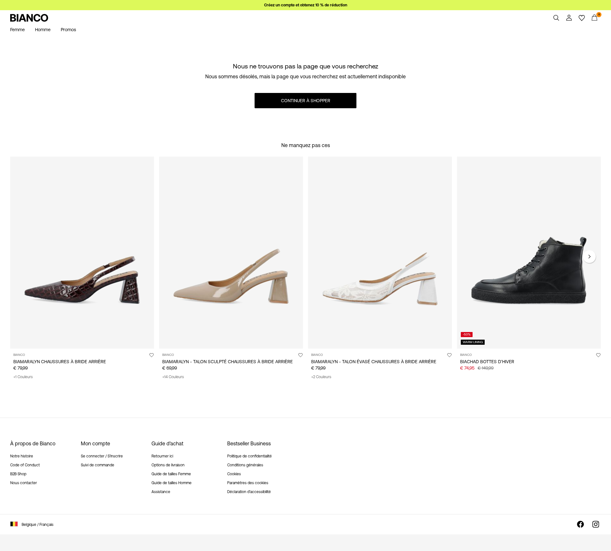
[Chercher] (556, 17)
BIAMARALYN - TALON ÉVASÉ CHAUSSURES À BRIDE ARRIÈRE (373, 361)
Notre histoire (21, 456)
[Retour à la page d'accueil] (29, 17)
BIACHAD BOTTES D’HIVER (487, 361)
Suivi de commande (97, 465)
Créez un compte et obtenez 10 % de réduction (305, 5)
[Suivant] (589, 256)
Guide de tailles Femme (171, 474)
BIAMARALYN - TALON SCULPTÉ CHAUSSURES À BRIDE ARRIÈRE (227, 361)
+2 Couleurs (321, 377)
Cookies (234, 474)
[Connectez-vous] (569, 17)
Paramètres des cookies (247, 483)
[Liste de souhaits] (581, 17)
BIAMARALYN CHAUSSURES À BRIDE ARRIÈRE (59, 361)
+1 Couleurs (23, 377)
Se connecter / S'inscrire (102, 456)
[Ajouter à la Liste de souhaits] (151, 355)
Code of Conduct (25, 465)
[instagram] (596, 524)
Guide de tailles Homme (171, 483)
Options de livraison (168, 465)
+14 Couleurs (173, 377)
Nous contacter (23, 483)
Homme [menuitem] (43, 29)
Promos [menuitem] (68, 29)
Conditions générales (245, 465)
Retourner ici (162, 456)
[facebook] (580, 524)
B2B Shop (18, 474)
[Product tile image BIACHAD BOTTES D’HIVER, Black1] (529, 253)
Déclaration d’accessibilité (249, 492)
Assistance (160, 492)
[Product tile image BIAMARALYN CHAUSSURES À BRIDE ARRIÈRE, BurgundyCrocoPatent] (82, 253)
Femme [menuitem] (17, 29)
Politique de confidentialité (249, 456)
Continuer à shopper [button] (305, 100)
